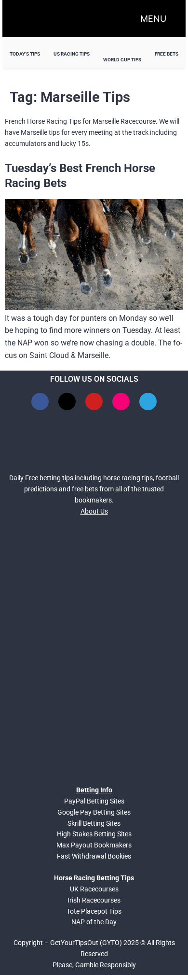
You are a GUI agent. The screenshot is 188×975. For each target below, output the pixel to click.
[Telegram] (148, 401)
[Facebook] (40, 401)
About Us (94, 511)
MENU (153, 19)
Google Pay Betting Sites (94, 812)
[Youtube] (94, 401)
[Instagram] (121, 401)
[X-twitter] (67, 401)
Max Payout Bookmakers (94, 845)
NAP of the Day (94, 922)
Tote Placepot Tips (94, 911)
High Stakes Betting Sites (94, 834)
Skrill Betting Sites (94, 823)
